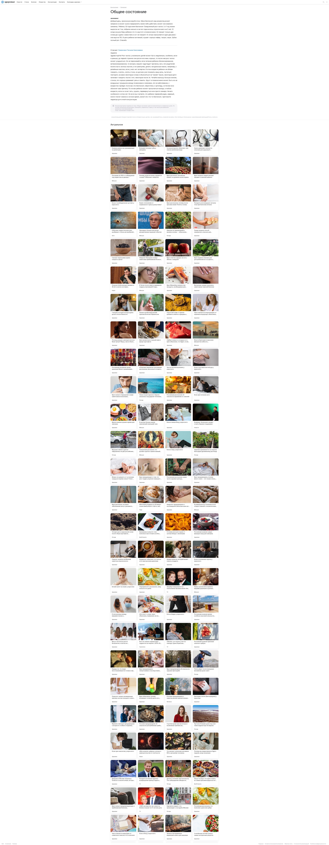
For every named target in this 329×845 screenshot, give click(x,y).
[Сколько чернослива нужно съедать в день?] (123, 252)
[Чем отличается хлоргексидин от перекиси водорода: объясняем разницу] (205, 307)
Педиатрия (123, 7)
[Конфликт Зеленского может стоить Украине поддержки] (205, 416)
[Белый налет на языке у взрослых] (123, 581)
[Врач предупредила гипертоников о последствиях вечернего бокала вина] (151, 663)
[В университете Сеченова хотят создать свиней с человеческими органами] (205, 499)
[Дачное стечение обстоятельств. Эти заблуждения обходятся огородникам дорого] (178, 773)
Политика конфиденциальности (318, 843)
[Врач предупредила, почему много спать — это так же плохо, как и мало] (205, 471)
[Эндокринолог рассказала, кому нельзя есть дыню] (151, 581)
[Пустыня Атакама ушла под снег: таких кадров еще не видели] (205, 718)
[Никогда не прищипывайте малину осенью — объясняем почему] (178, 224)
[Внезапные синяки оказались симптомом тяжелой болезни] (205, 279)
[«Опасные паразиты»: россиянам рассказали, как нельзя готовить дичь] (151, 361)
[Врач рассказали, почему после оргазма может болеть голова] (178, 197)
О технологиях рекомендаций (301, 843)
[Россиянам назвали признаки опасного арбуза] (205, 636)
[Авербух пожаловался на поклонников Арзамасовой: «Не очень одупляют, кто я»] (178, 581)
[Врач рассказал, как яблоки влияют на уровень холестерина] (178, 170)
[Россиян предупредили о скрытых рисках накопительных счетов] (178, 690)
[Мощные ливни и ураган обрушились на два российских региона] (123, 444)
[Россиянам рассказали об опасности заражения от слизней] (178, 389)
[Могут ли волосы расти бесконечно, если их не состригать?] (123, 636)
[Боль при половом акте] (205, 389)
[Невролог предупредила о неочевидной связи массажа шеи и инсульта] (178, 499)
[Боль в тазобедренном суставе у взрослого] (123, 197)
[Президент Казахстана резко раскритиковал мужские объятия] (151, 224)
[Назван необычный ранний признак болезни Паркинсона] (151, 307)
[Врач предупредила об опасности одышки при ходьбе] (178, 663)
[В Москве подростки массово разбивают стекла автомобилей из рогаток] (123, 224)
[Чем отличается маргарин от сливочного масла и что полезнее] (123, 828)
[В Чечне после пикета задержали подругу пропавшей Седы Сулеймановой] (151, 279)
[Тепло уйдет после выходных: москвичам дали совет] (205, 663)
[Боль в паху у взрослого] (178, 444)
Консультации (114, 7)
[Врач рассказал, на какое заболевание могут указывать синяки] (123, 499)
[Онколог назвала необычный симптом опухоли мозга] (123, 553)
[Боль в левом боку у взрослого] (178, 416)
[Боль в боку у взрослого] (151, 828)
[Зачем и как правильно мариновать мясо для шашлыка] (178, 828)
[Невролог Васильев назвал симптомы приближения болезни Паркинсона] (151, 252)
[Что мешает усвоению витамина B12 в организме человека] (178, 745)
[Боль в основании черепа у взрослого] (205, 553)
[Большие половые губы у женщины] (151, 142)
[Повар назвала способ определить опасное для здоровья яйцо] (205, 224)
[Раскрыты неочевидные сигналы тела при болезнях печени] (205, 197)
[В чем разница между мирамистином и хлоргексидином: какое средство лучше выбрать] (123, 608)
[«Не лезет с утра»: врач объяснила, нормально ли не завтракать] (151, 608)
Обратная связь (289, 843)
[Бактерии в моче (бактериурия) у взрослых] (205, 690)
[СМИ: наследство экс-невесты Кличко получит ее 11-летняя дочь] (151, 800)
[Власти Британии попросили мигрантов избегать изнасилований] (205, 334)
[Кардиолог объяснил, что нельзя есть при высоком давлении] (151, 553)
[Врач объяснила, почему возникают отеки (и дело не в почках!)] (151, 690)
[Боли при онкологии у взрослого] (123, 745)
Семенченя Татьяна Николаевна (130, 50)
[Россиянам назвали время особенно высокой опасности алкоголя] (205, 608)
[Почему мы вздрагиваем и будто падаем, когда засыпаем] (205, 745)
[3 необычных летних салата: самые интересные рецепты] (205, 828)
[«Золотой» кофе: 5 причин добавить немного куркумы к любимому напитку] (178, 307)
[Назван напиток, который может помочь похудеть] (178, 553)
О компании (8, 843)
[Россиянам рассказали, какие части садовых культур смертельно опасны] (178, 471)
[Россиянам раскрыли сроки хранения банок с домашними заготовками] (123, 361)
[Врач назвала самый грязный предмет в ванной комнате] (205, 170)
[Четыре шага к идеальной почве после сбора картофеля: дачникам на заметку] (123, 526)
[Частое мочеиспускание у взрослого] (178, 361)
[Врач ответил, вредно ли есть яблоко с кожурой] (178, 252)
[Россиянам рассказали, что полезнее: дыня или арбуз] (205, 800)
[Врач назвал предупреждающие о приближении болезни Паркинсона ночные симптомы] (123, 800)
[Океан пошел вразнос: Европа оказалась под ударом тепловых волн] (151, 389)
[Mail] (2, 2)
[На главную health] (9, 2)
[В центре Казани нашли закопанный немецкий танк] (151, 416)
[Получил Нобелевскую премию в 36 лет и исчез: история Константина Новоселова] (123, 279)
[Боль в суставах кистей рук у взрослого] (205, 361)
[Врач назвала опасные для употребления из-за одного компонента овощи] (205, 252)
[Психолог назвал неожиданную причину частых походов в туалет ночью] (123, 690)
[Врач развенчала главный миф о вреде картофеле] (151, 334)
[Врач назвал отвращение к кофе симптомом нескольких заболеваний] (123, 389)
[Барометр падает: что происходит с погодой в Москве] (178, 800)
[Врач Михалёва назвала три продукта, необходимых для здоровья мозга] (178, 279)
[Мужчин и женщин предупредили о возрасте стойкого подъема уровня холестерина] (123, 718)
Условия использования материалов (274, 843)
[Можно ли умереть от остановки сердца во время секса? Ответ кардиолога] (123, 471)
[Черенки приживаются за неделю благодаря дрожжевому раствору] (205, 444)
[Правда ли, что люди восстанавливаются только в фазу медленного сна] (123, 663)
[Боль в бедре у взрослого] (178, 608)
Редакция (261, 843)
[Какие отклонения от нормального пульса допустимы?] (151, 197)
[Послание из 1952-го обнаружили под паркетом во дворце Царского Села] (123, 170)
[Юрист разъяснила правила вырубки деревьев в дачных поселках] (205, 581)
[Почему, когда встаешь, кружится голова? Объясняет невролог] (151, 170)
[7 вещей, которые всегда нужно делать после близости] (123, 307)
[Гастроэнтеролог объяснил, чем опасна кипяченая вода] (178, 142)
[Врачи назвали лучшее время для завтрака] (123, 416)
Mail (3, 843)
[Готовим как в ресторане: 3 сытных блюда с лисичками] (178, 526)
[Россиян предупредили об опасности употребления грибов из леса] (151, 718)
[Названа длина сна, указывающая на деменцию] (123, 142)
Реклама (14, 843)
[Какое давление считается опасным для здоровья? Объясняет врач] (205, 142)
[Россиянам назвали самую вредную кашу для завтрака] (205, 526)
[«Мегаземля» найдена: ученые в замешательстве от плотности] (151, 745)
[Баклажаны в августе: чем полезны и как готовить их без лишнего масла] (151, 526)
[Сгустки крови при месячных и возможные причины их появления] (178, 718)
